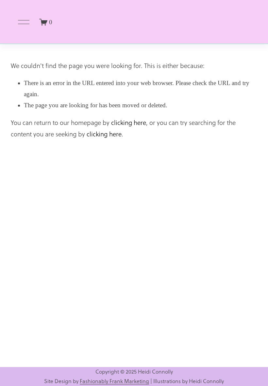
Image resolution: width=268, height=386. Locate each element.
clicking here (128, 122)
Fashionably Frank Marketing (114, 381)
